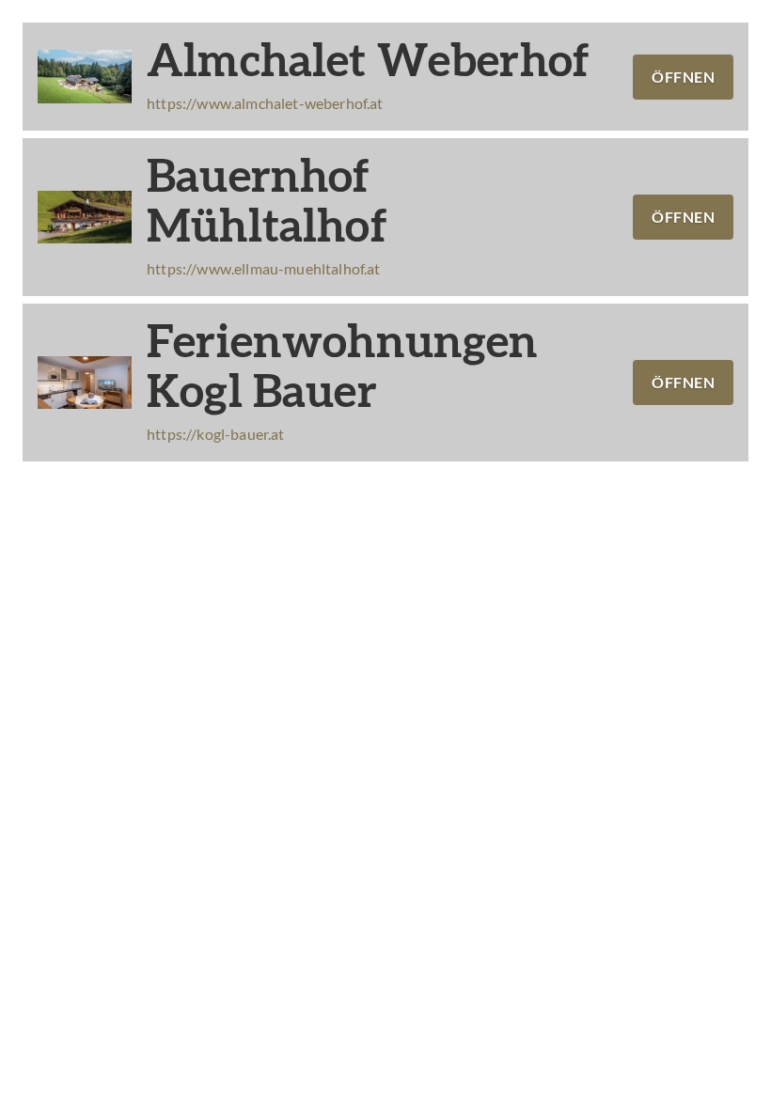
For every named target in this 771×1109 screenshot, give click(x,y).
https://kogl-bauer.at (216, 434)
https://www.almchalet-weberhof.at (265, 103)
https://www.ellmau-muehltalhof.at (264, 268)
